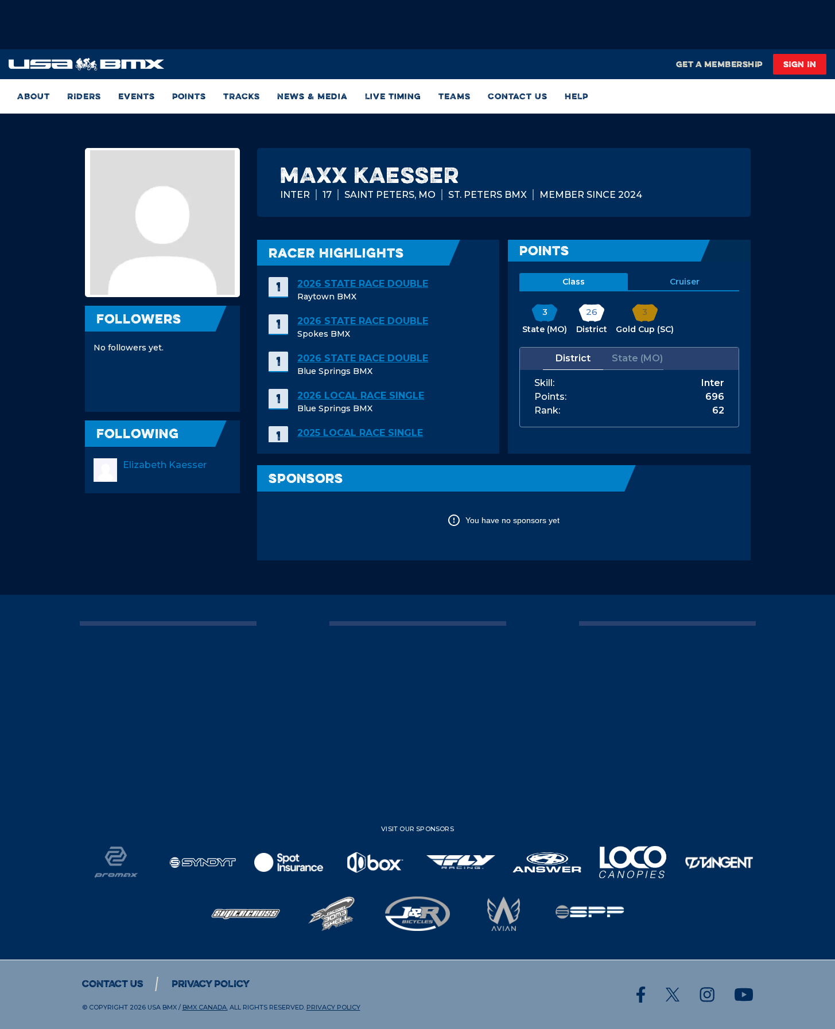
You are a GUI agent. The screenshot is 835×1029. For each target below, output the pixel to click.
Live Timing (393, 96)
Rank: (547, 410)
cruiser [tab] (685, 281)
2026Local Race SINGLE (360, 395)
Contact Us (517, 96)
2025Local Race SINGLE (360, 432)
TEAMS (454, 96)
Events (136, 96)
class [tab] (573, 281)
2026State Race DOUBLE (362, 283)
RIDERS (84, 96)
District (573, 358)
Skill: (544, 383)
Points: (550, 397)
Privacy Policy (211, 983)
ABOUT (33, 96)
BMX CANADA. (205, 1007)
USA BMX (162, 1007)
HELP (576, 96)
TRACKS (241, 96)
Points (189, 96)
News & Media (312, 96)
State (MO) (637, 358)
